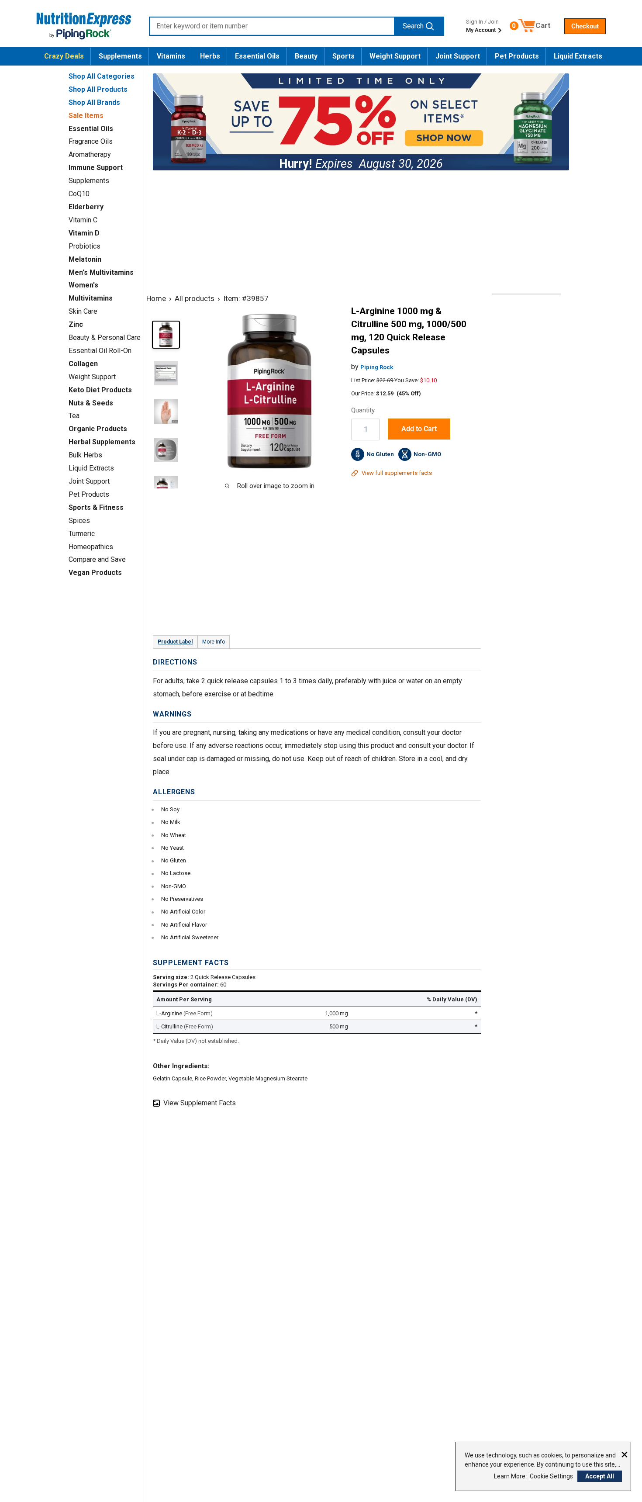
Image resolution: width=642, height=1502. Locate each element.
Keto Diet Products (100, 390)
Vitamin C (83, 220)
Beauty (306, 56)
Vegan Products (95, 572)
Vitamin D (84, 233)
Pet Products (517, 56)
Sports (343, 56)
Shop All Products (98, 89)
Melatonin (85, 259)
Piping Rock (376, 367)
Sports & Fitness (96, 507)
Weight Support (395, 56)
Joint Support (457, 56)
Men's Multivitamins (101, 272)
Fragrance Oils (91, 141)
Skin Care (83, 311)
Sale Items (86, 115)
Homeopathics (91, 547)
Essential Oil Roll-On (100, 350)
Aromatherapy (90, 154)
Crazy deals (64, 56)
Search (413, 26)
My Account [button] (481, 30)
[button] (585, 26)
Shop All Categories (102, 76)
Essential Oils (257, 56)
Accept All (599, 1476)
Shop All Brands (94, 102)
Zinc (76, 324)
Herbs (210, 56)
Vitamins (171, 56)
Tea (74, 416)
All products (194, 298)
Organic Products (98, 429)
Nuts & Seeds (91, 403)
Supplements (120, 56)
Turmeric (82, 534)
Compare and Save (97, 559)
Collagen (83, 364)
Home (156, 298)
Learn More (509, 1476)
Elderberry (86, 207)
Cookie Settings (551, 1476)
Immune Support (96, 167)
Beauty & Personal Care (105, 337)
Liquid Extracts (578, 56)
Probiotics (84, 246)
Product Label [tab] (175, 642)
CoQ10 (79, 194)
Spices (79, 520)
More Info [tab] (213, 642)
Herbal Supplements (102, 442)
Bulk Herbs (85, 455)
